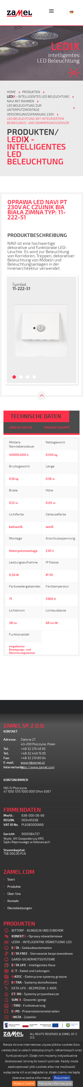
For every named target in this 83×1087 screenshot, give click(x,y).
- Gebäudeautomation (32, 948)
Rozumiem (61, 1078)
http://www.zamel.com (37, 767)
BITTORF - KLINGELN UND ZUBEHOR (37, 931)
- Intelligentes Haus (33, 965)
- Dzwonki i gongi (29, 1000)
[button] (11, 330)
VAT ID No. (10, 825)
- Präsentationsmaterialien (35, 1011)
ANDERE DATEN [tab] (20, 428)
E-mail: (8, 762)
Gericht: (9, 834)
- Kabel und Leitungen (31, 971)
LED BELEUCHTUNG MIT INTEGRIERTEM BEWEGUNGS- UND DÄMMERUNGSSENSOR (38, 121)
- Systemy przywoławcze (35, 994)
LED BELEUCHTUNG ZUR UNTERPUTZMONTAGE (24, 108)
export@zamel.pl (33, 763)
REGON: (9, 820)
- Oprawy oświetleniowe (37, 936)
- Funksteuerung (28, 1006)
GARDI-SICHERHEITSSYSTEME (33, 959)
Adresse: (10, 739)
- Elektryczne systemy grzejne (39, 977)
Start (11, 879)
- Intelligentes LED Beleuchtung (38, 97)
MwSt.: (8, 815)
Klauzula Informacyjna (55, 1083)
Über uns (14, 894)
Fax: (6, 758)
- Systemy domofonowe (34, 982)
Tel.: (6, 749)
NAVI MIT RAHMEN (20, 101)
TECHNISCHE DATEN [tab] (35, 416)
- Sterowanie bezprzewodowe (42, 954)
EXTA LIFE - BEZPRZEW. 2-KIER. (34, 988)
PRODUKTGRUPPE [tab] (57, 428)
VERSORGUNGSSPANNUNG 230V (30, 114)
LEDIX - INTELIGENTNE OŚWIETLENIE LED (41, 942)
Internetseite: (12, 767)
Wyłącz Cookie (23, 1083)
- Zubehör (24, 1017)
